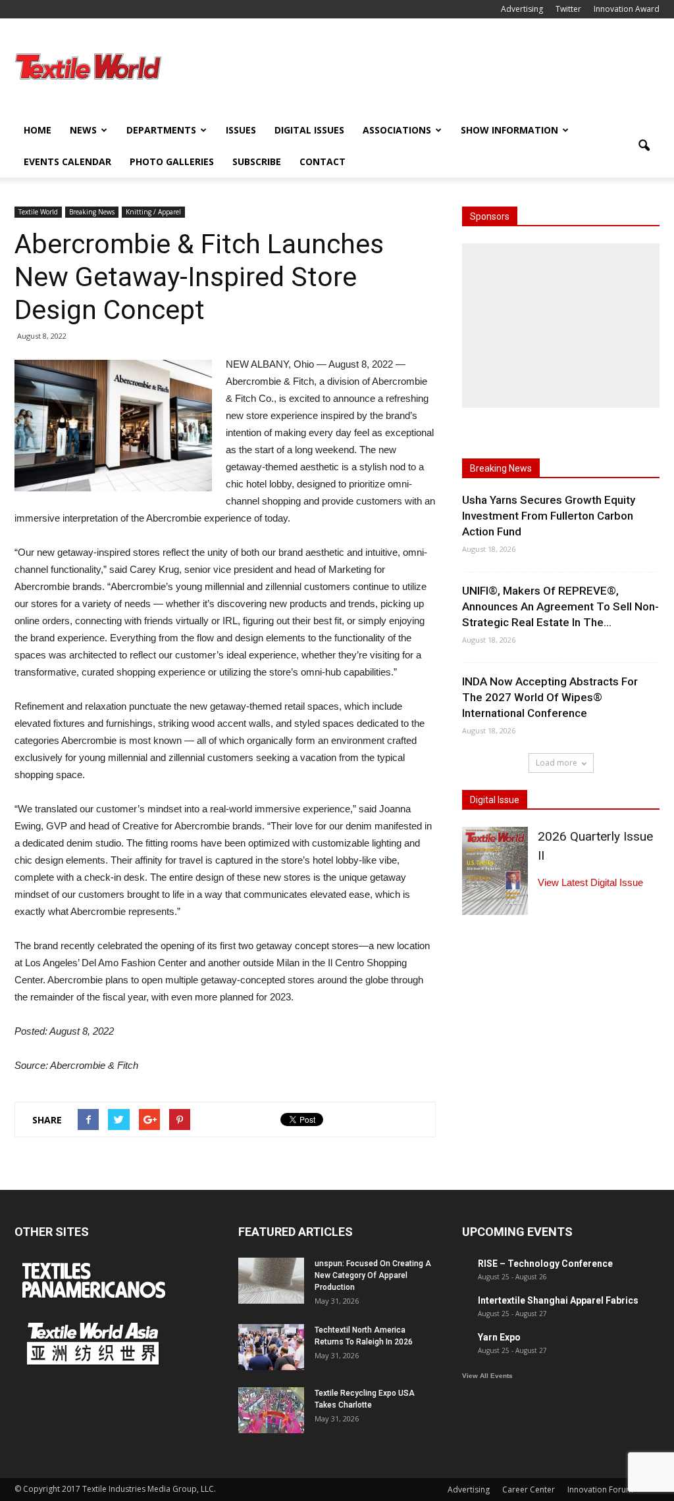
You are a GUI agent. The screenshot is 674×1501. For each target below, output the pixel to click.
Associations (397, 130)
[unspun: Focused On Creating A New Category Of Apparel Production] (271, 1281)
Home (37, 130)
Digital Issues (309, 130)
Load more (556, 762)
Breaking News (92, 211)
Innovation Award (627, 8)
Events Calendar (67, 161)
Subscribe (256, 161)
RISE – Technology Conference (545, 1263)
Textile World (38, 211)
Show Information (509, 130)
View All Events (487, 1375)
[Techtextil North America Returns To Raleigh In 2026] (271, 1347)
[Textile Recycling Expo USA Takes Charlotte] (271, 1410)
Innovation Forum (600, 1489)
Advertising (522, 8)
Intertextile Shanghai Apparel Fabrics (558, 1300)
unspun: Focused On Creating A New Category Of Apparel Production (373, 1275)
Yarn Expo (499, 1337)
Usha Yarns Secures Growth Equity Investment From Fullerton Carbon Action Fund (548, 515)
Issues (241, 130)
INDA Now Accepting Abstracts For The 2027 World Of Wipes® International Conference (550, 697)
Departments (161, 130)
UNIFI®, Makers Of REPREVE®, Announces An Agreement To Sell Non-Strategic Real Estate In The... (560, 606)
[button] (644, 146)
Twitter (568, 8)
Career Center (528, 1489)
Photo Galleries (172, 161)
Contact (322, 161)
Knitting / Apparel (153, 211)
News (83, 130)
